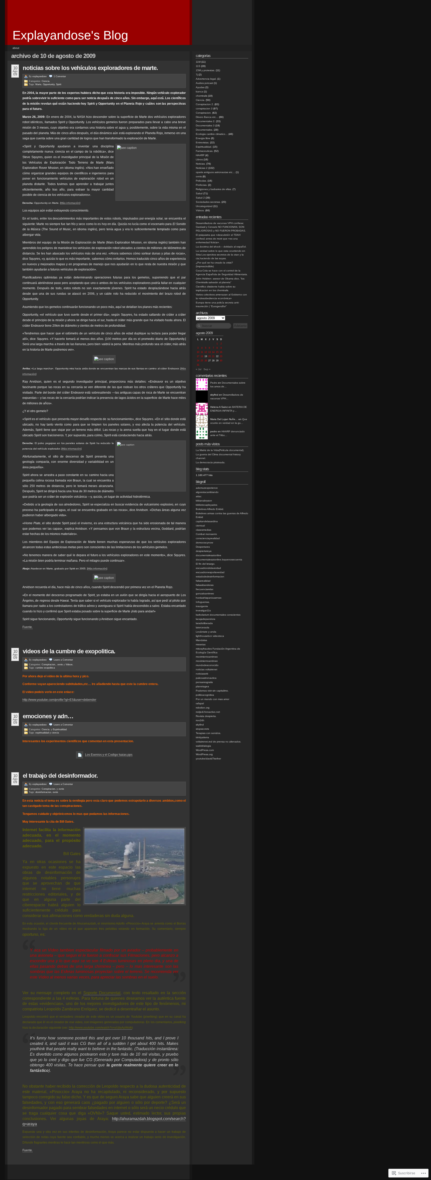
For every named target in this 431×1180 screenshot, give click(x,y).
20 (209, 356)
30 (221, 360)
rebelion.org (203, 707)
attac (199, 496)
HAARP (200, 155)
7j (197, 74)
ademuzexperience (207, 487)
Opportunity (49, 84)
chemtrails (201, 95)
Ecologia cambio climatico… (212, 134)
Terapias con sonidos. (208, 733)
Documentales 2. (205, 121)
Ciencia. (46, 81)
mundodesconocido (207, 665)
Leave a (63, 660)
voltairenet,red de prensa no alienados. (218, 741)
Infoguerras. (203, 602)
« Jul (198, 369)
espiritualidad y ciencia (47, 732)
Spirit (58, 84)
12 (206, 352)
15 (217, 352)
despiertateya (204, 551)
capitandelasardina (207, 521)
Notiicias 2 (202, 168)
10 (198, 352)
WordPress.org (204, 754)
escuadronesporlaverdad (210, 572)
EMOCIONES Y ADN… (48, 716)
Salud (199, 193)
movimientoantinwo (207, 656)
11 (202, 352)
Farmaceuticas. (204, 151)
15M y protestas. (205, 70)
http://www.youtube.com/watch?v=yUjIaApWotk (100, 1027)
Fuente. (27, 627)
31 (198, 365)
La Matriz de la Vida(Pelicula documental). (220, 450)
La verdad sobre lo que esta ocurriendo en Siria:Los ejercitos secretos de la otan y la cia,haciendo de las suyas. (220, 254)
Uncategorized (204, 206)
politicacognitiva (205, 695)
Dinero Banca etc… (207, 117)
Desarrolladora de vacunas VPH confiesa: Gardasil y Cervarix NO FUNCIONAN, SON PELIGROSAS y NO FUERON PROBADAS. (221, 227)
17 (198, 356)
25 (202, 360)
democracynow (204, 542)
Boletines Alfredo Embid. (210, 509)
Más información (70, 203)
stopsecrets (202, 728)
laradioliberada (204, 623)
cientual (200, 525)
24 (198, 360)
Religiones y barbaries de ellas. (214, 189)
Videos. (69, 664)
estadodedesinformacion (210, 576)
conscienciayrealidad (208, 538)
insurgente (202, 606)
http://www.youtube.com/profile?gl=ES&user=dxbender (59, 700)
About (15, 47)
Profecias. (201, 185)
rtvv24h (200, 720)
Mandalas (201, 640)
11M (198, 61)
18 (202, 356)
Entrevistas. (202, 142)
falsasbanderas (205, 585)
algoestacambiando (207, 492)
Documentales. (204, 129)
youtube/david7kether (208, 758)
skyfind (200, 724)
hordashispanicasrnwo (208, 597)
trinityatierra (202, 737)
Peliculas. (201, 180)
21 (213, 356)
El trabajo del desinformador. (60, 775)
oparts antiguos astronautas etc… (215, 172)
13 (209, 352)
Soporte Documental (102, 993)
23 (221, 356)
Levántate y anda (206, 631)
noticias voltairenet (206, 669)
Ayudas (200, 87)
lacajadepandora (205, 619)
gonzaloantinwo (205, 593)
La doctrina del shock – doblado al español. (221, 246)
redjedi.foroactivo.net (208, 711)
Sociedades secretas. (208, 202)
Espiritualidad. (60, 729)
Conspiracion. (49, 664)
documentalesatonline (208, 555)
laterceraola (202, 627)
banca (199, 91)
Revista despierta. (206, 716)
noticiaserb (202, 673)
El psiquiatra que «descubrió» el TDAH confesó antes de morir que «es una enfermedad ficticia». (218, 239)
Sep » (207, 369)
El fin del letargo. (205, 563)
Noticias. (201, 163)
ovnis (60, 664)
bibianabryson (204, 500)
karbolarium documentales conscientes (218, 614)
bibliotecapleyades (206, 504)
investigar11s (203, 610)
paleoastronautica (206, 678)
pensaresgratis (204, 682)
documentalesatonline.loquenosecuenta (219, 559)
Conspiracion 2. (205, 104)
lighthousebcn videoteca (210, 636)
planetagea (202, 686)
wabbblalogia (203, 745)
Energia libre (203, 138)
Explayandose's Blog (70, 35)
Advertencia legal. (206, 78)
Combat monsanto (206, 534)
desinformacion (43, 792)
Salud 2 (200, 197)
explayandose (39, 76)
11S (198, 66)
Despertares (203, 546)
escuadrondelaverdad (208, 568)
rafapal (200, 703)
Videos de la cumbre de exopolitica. (69, 651)
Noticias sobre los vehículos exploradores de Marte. (90, 67)
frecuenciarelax (204, 589)
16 (221, 352)
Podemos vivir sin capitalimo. (212, 690)
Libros (199, 159)
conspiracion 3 (204, 108)
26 (206, 360)
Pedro (213, 382)
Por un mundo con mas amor (212, 699)
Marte (38, 84)
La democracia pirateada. (210, 462)
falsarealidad (203, 580)
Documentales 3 (205, 125)
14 (213, 352)
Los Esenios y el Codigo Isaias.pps (108, 754)
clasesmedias (203, 529)
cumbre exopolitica (45, 668)
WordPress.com (205, 750)
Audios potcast (204, 83)
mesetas (201, 644)
